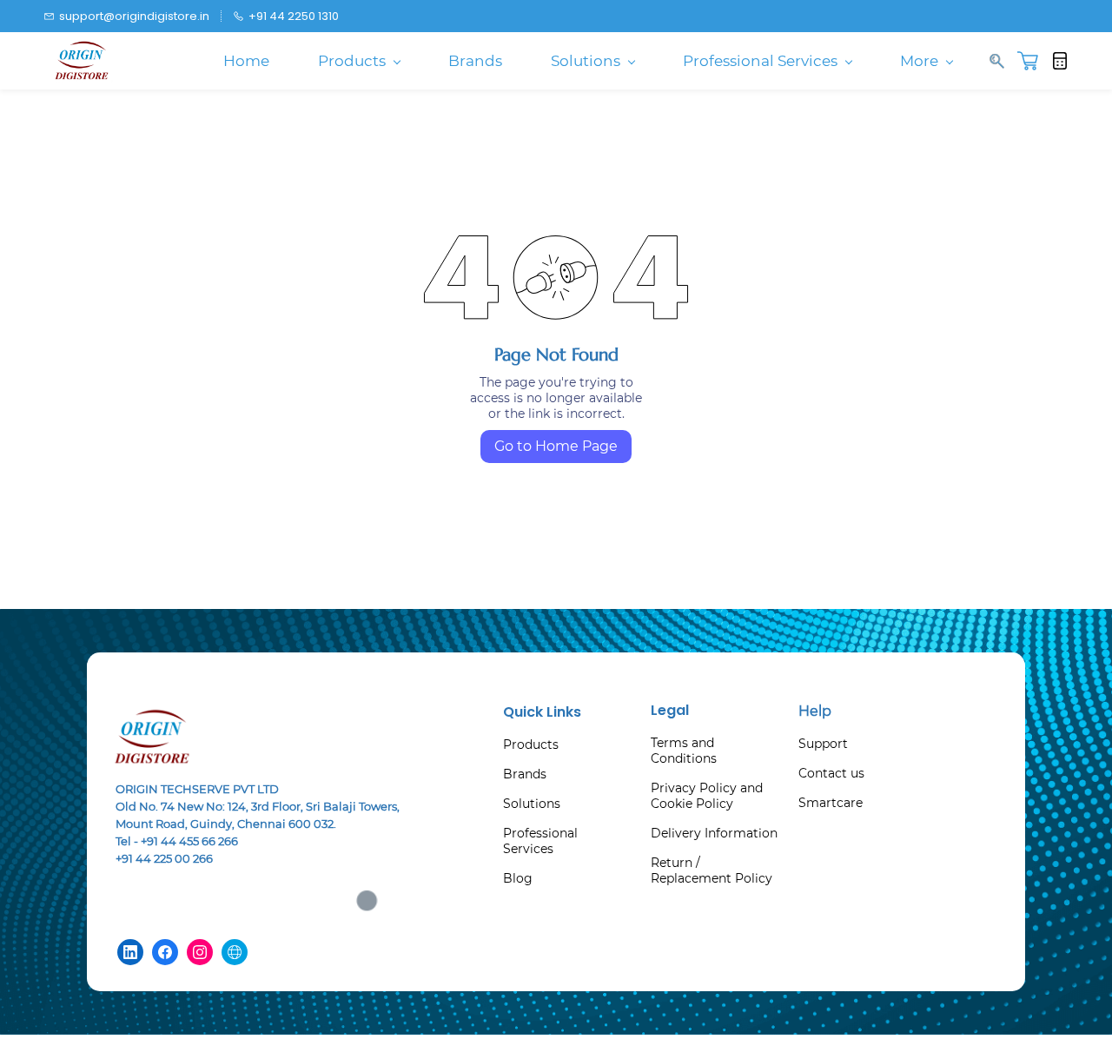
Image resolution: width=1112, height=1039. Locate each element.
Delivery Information (714, 833)
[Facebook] (165, 952)
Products (531, 744)
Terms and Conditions (684, 750)
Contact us (831, 773)
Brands (524, 774)
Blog (518, 878)
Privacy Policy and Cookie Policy (707, 795)
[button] (1034, 60)
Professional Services (540, 841)
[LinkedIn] (130, 952)
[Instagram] (200, 952)
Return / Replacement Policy (711, 870)
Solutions (531, 803)
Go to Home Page (556, 446)
